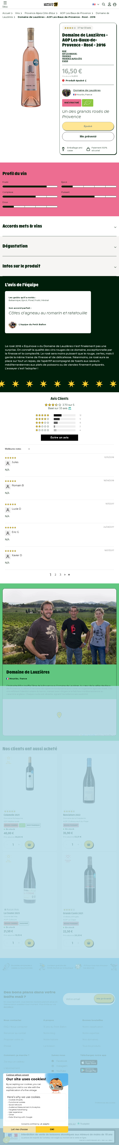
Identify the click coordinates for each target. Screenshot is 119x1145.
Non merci (88, 612)
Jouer (87, 605)
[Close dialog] (112, 543)
